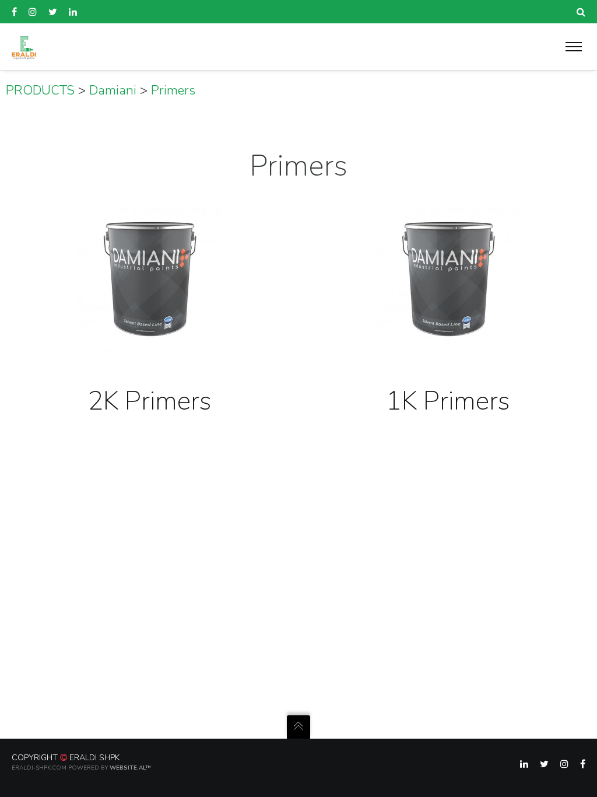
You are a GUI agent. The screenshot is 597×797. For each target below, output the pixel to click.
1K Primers (448, 401)
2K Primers (149, 401)
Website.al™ (131, 768)
